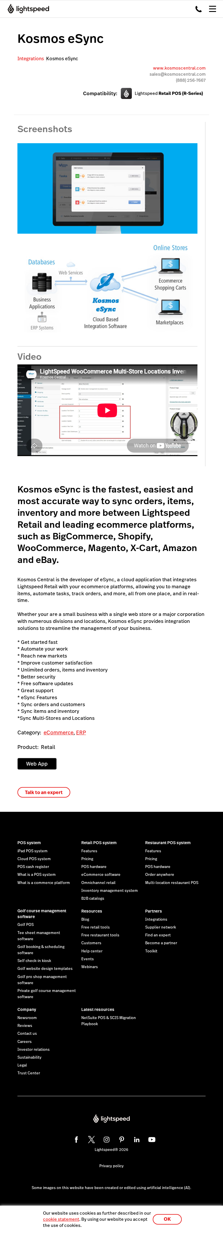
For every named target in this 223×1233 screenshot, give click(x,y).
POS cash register (33, 866)
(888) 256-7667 (191, 80)
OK (167, 1219)
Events (87, 959)
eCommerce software (101, 874)
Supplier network (160, 927)
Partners (153, 911)
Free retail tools (95, 927)
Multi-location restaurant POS (171, 882)
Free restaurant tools (100, 935)
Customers (91, 943)
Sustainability (29, 1057)
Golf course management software (41, 914)
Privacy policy (111, 1166)
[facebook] (75, 1139)
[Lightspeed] (26, 9)
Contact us (27, 1033)
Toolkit (151, 951)
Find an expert (158, 935)
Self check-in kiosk (34, 960)
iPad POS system (32, 851)
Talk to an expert (44, 792)
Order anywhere (159, 874)
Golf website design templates (45, 968)
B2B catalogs (92, 898)
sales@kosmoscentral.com (178, 74)
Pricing (87, 859)
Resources (91, 911)
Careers (24, 1041)
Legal (22, 1065)
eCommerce (58, 732)
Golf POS (25, 924)
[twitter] (91, 1139)
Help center (91, 951)
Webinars (89, 967)
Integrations (30, 58)
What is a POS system (36, 874)
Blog (85, 919)
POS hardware (94, 866)
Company (26, 1009)
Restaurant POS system (168, 843)
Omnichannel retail (98, 882)
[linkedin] (136, 1139)
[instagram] (106, 1139)
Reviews (24, 1025)
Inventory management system (109, 890)
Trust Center (28, 1073)
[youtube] (151, 1139)
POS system (29, 843)
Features (89, 851)
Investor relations (33, 1049)
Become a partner (161, 943)
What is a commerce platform (43, 882)
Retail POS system (99, 843)
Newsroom (27, 1018)
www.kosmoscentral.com (179, 68)
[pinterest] (121, 1139)
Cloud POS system (34, 859)
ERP (81, 732)
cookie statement (61, 1219)
